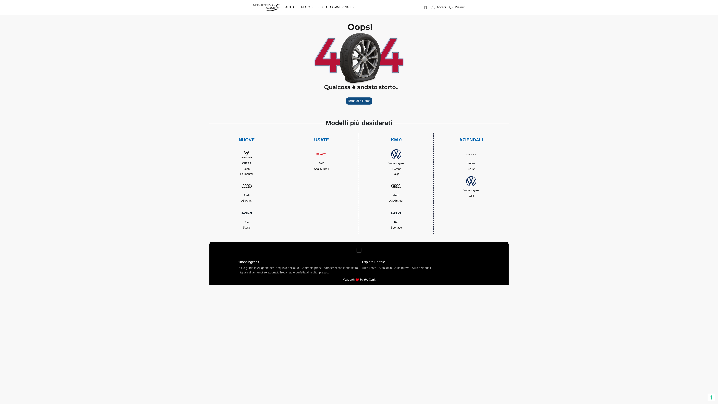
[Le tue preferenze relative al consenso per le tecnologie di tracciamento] (711, 397)
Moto (306, 7)
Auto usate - (370, 268)
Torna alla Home (359, 101)
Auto (289, 7)
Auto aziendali (421, 268)
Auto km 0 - (386, 268)
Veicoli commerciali (334, 7)
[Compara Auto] (425, 7)
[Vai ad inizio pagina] (359, 250)
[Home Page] (267, 7)
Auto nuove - (402, 268)
